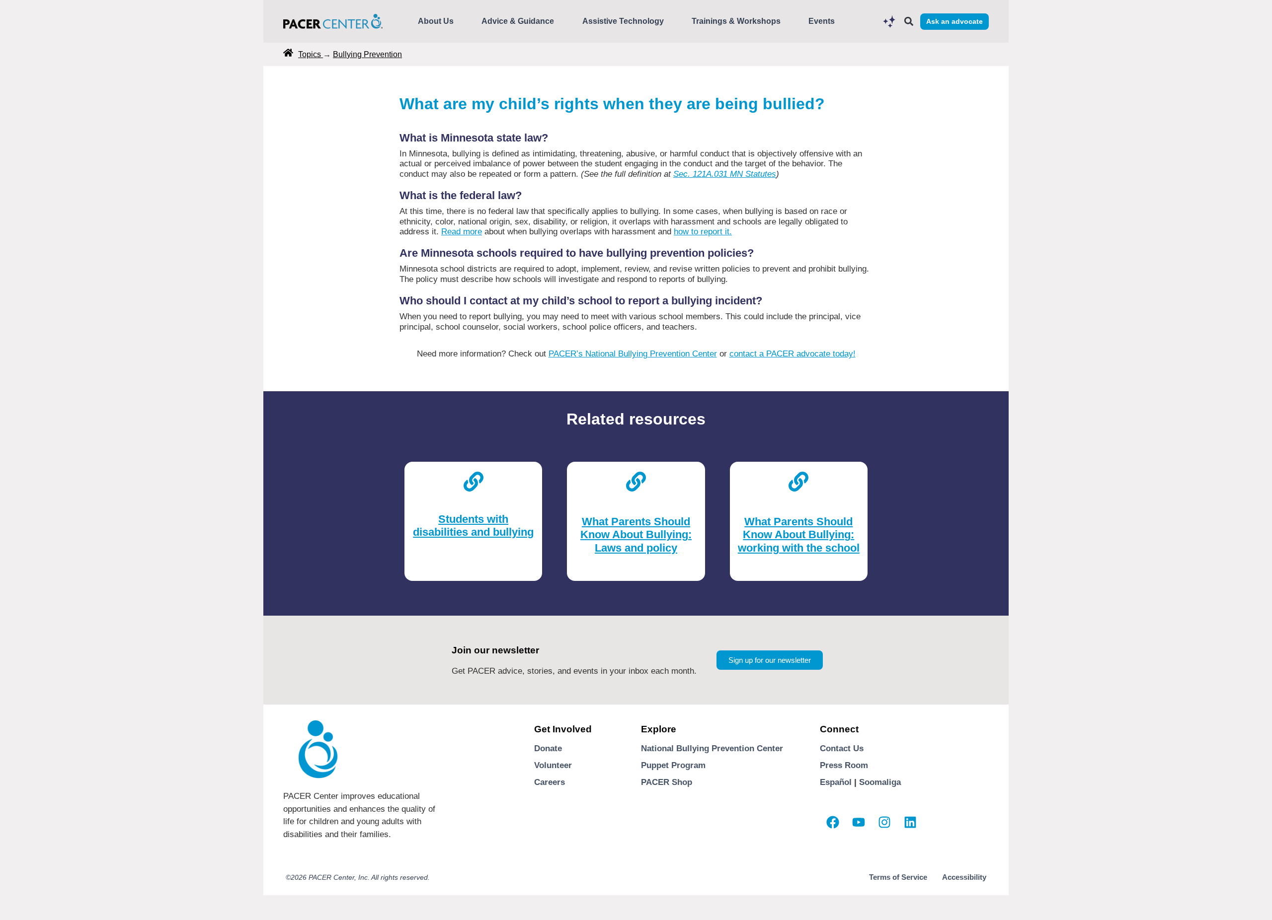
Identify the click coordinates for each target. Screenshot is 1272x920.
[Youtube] (859, 822)
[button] (908, 21)
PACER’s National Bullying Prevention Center (633, 353)
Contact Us (842, 748)
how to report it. (703, 231)
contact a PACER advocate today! (792, 353)
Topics (310, 54)
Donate (548, 748)
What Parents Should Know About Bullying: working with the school (799, 534)
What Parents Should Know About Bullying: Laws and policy (636, 534)
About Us (436, 21)
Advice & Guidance (517, 21)
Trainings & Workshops (736, 21)
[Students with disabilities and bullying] (473, 479)
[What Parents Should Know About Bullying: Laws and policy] (636, 479)
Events (821, 21)
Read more (461, 231)
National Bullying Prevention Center (712, 748)
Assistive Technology (623, 21)
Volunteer (553, 765)
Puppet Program (673, 765)
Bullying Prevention (367, 54)
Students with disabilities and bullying (473, 525)
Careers (549, 782)
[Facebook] (833, 822)
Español (836, 782)
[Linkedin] (910, 822)
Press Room (844, 765)
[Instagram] (884, 822)
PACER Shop (666, 782)
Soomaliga (880, 782)
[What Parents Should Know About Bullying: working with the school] (798, 479)
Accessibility (964, 877)
